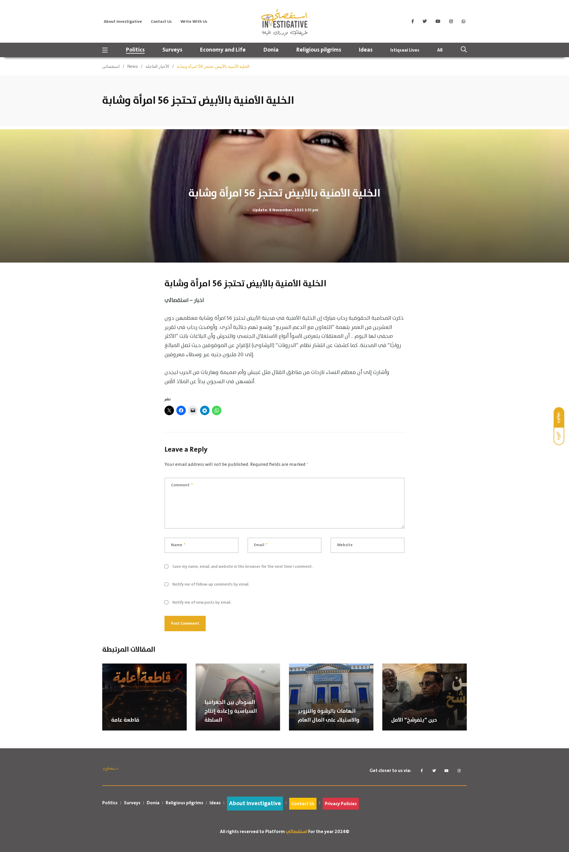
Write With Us (193, 21)
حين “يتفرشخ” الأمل (414, 720)
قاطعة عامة (125, 720)
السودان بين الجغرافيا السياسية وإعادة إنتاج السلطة (230, 711)
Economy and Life (223, 50)
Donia (271, 50)
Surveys (172, 50)
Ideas (366, 50)
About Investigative (123, 21)
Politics (135, 50)
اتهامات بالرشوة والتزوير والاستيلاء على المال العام (328, 716)
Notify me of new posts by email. (201, 602)
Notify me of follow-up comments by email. (210, 584)
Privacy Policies (341, 804)
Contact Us (161, 21)
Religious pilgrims (318, 50)
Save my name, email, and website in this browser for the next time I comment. (242, 566)
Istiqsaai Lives (404, 50)
